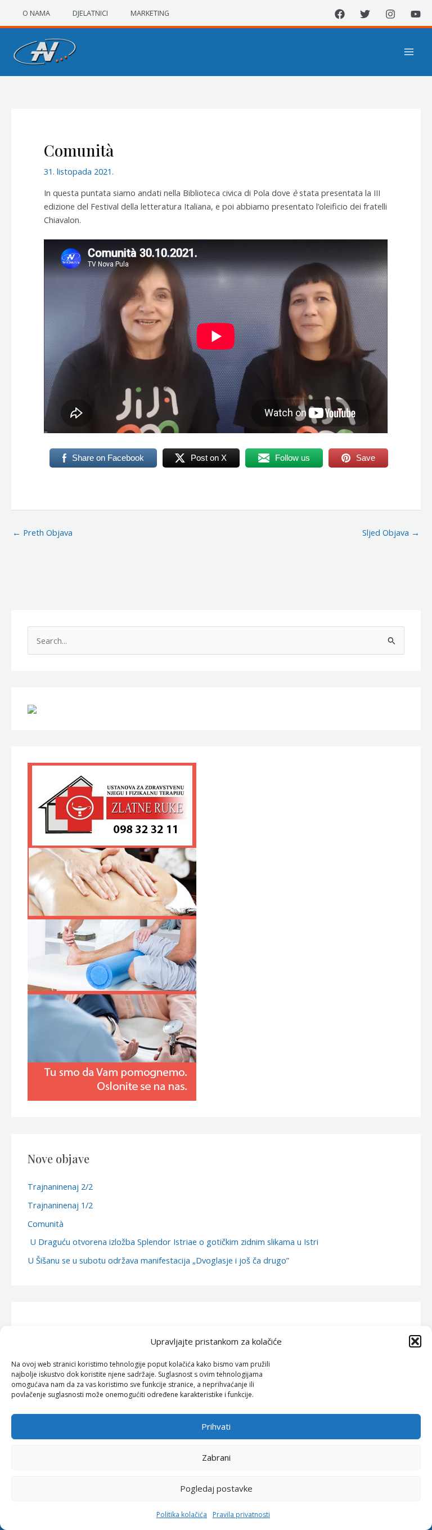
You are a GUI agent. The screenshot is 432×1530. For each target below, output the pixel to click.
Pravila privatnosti (241, 1514)
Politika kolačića (181, 1514)
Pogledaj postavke (216, 1488)
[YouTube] (416, 14)
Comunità (46, 1223)
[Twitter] (365, 14)
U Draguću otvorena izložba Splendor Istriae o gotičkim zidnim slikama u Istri (173, 1241)
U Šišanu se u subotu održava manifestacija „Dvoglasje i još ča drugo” (158, 1260)
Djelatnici (90, 13)
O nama (36, 13)
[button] (415, 1341)
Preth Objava (42, 532)
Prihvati (216, 1426)
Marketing (149, 13)
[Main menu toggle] (409, 52)
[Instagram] (390, 14)
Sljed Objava (391, 532)
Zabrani (216, 1457)
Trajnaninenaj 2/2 (60, 1186)
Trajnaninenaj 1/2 (60, 1205)
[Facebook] (340, 14)
